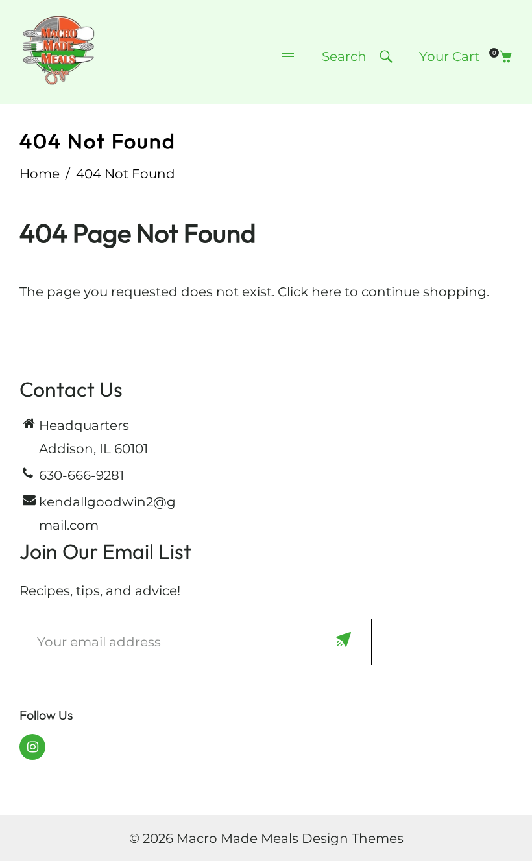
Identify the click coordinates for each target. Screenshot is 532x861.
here (326, 292)
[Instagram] (32, 747)
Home (39, 174)
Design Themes (353, 838)
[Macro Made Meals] (58, 50)
